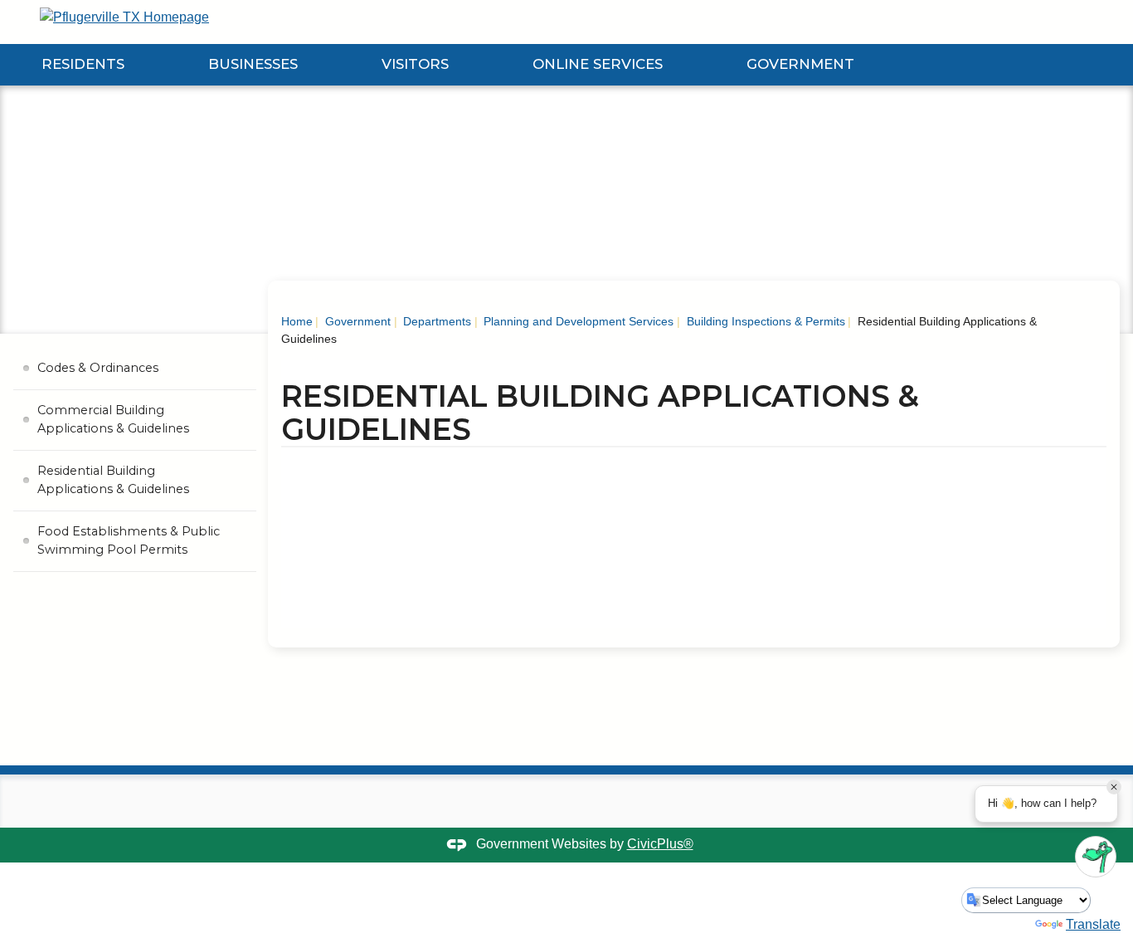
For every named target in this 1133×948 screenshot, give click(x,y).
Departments (435, 321)
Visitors (415, 64)
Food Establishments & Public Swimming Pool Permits (128, 540)
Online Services (597, 64)
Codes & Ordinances (97, 367)
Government (800, 64)
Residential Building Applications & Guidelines (113, 479)
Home (297, 321)
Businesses (253, 64)
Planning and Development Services (576, 321)
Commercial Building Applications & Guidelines (113, 419)
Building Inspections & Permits (764, 321)
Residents (82, 64)
